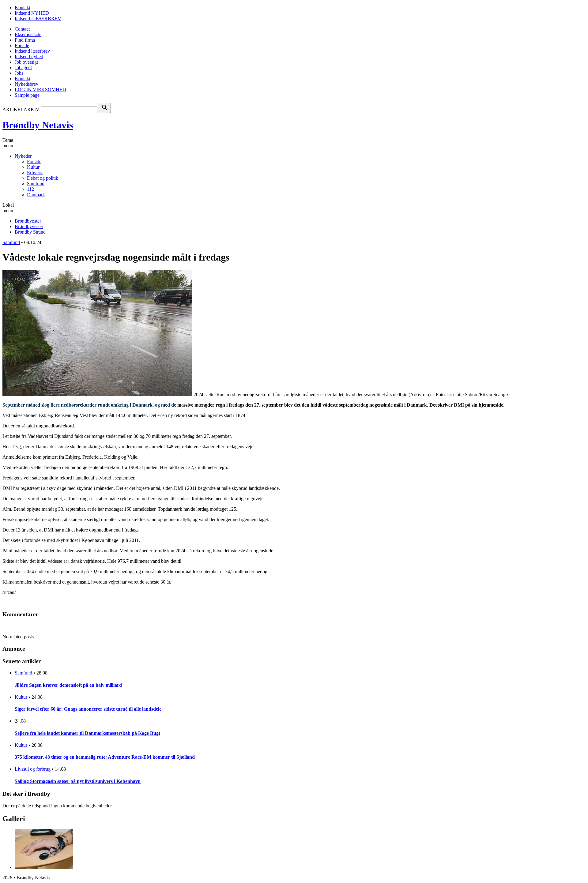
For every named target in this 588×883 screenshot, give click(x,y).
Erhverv (35, 172)
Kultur (33, 167)
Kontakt (22, 7)
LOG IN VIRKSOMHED (40, 89)
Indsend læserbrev (32, 51)
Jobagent (23, 67)
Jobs (19, 73)
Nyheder (23, 156)
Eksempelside (28, 34)
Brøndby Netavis (37, 124)
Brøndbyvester (29, 226)
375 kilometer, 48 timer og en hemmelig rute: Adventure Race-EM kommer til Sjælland (105, 757)
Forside (22, 45)
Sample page (27, 95)
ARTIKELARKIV (21, 109)
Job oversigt (26, 62)
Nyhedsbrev (26, 84)
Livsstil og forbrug (33, 769)
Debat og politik (42, 178)
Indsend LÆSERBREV (38, 18)
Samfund (35, 183)
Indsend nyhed (29, 56)
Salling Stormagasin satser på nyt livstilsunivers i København (78, 781)
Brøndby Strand (30, 232)
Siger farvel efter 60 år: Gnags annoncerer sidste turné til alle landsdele (88, 709)
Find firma (25, 40)
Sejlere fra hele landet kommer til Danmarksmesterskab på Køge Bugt (87, 733)
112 (30, 189)
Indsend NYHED (32, 13)
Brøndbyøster (28, 221)
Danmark (36, 194)
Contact (22, 29)
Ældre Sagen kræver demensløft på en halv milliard (68, 685)
